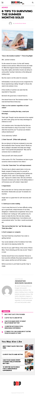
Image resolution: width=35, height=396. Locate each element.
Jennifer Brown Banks (20, 23)
